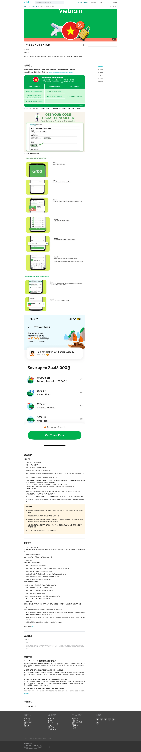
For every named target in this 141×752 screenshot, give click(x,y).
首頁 (25, 6)
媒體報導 (26, 726)
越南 (29, 6)
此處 (33, 626)
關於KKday (27, 718)
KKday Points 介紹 (53, 724)
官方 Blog (50, 722)
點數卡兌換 (51, 728)
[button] (27, 694)
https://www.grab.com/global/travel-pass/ (61, 72)
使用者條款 (27, 720)
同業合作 (74, 724)
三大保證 (50, 720)
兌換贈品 (50, 726)
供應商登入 (75, 720)
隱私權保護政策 (28, 722)
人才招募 (74, 728)
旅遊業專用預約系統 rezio (79, 722)
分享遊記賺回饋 (52, 730)
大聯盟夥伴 (75, 726)
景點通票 (34, 6)
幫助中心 (26, 724)
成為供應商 (75, 718)
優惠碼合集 (51, 718)
